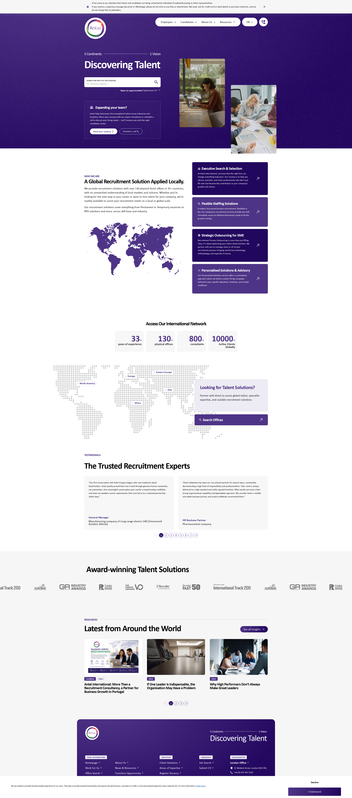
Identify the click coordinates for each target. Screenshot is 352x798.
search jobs (156, 82)
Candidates (187, 22)
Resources (226, 22)
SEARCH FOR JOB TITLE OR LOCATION (101, 80)
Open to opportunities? (139, 90)
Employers (167, 22)
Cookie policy (201, 786)
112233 (262, 19)
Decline (314, 782)
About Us (206, 22)
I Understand (314, 791)
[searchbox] (120, 83)
